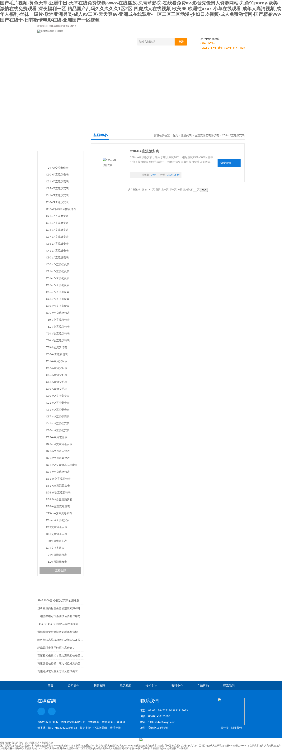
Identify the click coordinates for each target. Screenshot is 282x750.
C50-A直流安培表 (56, 388)
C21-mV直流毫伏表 (57, 271)
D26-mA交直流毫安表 (59, 444)
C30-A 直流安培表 (57, 354)
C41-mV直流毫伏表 (57, 298)
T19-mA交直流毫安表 (59, 513)
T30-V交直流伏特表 (58, 340)
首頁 (48, 58)
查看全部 (60, 570)
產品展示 (124, 58)
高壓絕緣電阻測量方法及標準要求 (57, 671)
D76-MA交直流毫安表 (59, 499)
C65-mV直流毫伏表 (57, 292)
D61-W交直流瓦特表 (58, 478)
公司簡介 (72, 58)
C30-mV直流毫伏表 (57, 264)
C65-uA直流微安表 (57, 243)
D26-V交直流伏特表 (58, 312)
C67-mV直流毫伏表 (57, 285)
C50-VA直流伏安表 (57, 202)
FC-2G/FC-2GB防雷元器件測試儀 (57, 624)
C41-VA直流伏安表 (57, 195)
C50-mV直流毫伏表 (57, 305)
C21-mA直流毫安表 (57, 402)
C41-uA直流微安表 (57, 250)
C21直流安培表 (55, 547)
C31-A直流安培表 (56, 361)
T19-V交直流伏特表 (58, 319)
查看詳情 (225, 162)
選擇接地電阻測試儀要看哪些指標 (57, 631)
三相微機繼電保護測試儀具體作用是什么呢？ (60, 616)
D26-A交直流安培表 (58, 451)
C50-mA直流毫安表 (57, 430)
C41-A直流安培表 (56, 381)
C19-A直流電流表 (56, 437)
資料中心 (177, 58)
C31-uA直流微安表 (57, 222)
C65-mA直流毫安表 (57, 520)
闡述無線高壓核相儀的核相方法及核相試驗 (60, 639)
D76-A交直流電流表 (58, 506)
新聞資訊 (98, 58)
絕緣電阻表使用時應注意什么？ (56, 647)
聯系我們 (230, 58)
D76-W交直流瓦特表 (58, 492)
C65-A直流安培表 (56, 375)
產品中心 (52, 139)
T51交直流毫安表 (56, 561)
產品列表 (186, 135)
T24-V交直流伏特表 (58, 333)
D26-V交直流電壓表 (58, 457)
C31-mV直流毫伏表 (57, 278)
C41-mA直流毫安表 (57, 423)
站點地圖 (93, 722)
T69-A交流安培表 (56, 347)
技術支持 (151, 58)
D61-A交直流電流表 (58, 485)
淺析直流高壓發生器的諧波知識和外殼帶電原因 (60, 608)
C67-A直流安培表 (56, 368)
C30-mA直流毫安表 (57, 395)
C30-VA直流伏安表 (57, 174)
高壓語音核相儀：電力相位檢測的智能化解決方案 (60, 663)
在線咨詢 (204, 58)
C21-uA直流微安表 (57, 216)
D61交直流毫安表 (56, 534)
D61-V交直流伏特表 (58, 471)
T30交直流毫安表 (56, 540)
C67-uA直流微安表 (57, 236)
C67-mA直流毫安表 (57, 416)
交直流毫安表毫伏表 (56, 158)
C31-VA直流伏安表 (57, 181)
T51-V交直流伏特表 (58, 326)
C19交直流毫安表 (56, 527)
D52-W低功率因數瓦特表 (61, 209)
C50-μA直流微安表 (57, 257)
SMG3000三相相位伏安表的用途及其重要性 (60, 600)
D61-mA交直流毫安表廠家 (62, 464)
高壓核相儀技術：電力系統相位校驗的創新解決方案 (60, 655)
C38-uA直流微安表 (57, 229)
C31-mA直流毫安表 (57, 409)
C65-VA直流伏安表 (57, 188)
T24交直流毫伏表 (56, 554)
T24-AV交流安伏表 (57, 167)
